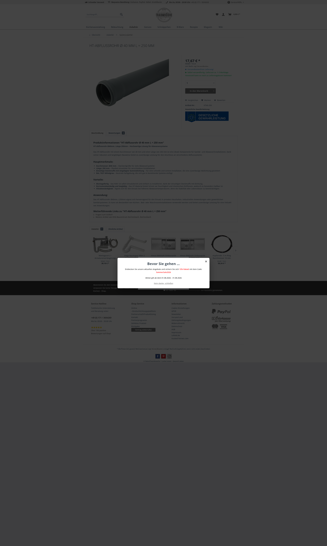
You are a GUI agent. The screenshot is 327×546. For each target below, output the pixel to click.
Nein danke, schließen (163, 283)
